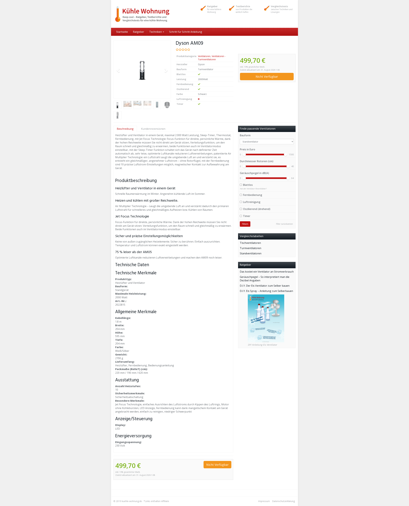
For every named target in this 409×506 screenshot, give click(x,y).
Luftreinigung (251, 202)
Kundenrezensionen (153, 129)
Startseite (122, 32)
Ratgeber (138, 32)
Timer (246, 216)
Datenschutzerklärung (283, 501)
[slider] (244, 154)
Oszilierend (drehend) (256, 209)
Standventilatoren (250, 253)
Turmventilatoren (250, 248)
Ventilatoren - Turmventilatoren (212, 58)
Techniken (155, 32)
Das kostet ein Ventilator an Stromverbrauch (267, 271)
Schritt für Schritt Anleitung (185, 32)
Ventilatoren (204, 56)
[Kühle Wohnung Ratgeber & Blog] (142, 14)
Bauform (245, 135)
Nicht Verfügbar (267, 76)
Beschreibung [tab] (125, 129)
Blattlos (248, 185)
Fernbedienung (252, 195)
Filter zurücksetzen (284, 224)
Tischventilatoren (250, 243)
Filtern (245, 223)
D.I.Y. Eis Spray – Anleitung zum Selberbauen (266, 291)
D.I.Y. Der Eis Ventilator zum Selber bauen (264, 285)
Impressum (264, 501)
